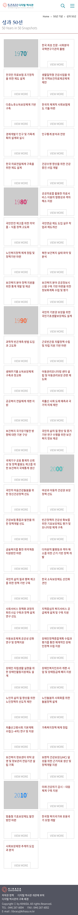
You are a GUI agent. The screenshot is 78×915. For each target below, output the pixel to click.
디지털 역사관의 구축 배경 (15, 899)
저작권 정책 (8, 895)
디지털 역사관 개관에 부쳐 (31, 895)
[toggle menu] (72, 5)
